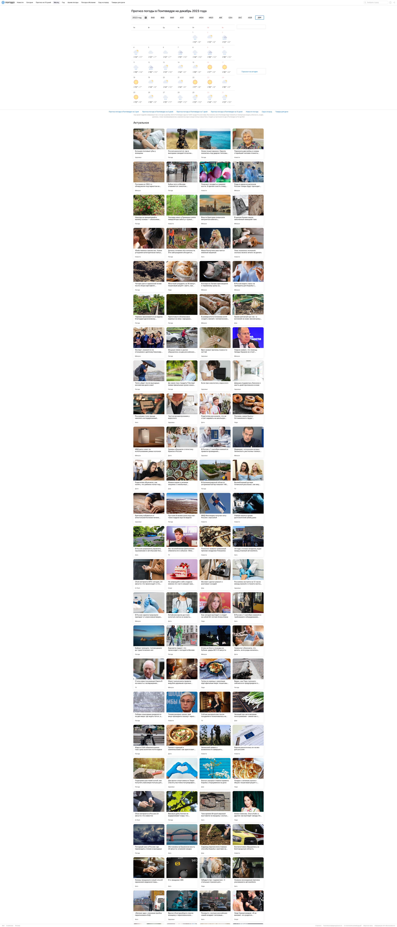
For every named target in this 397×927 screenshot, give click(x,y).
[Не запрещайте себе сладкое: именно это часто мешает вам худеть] (181, 574)
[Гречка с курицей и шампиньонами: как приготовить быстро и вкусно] (181, 740)
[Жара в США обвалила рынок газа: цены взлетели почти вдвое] (148, 740)
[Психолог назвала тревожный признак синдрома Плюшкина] (215, 541)
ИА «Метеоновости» (389, 925)
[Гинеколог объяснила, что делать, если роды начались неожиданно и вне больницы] (248, 640)
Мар (172, 17)
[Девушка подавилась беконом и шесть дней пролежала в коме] (248, 375)
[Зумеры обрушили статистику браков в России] (181, 442)
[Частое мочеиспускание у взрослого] (181, 409)
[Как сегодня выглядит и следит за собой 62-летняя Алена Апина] (215, 607)
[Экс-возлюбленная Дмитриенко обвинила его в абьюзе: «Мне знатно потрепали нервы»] (181, 541)
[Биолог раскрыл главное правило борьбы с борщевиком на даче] (215, 773)
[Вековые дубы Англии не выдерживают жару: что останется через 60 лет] (181, 806)
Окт (240, 17)
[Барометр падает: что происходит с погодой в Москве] (181, 640)
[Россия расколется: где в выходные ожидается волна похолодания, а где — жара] (181, 144)
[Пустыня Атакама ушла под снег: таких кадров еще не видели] (181, 508)
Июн (201, 17)
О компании (9, 925)
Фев (162, 17)
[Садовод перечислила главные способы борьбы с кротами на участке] (215, 839)
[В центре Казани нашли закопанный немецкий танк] (248, 210)
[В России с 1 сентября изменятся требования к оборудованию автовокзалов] (248, 607)
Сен (230, 17)
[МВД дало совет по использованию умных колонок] (148, 442)
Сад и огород (267, 112)
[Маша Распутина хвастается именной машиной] (215, 243)
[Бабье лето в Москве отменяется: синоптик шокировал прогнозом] (181, 177)
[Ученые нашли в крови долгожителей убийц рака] (248, 508)
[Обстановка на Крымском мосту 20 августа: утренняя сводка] (181, 839)
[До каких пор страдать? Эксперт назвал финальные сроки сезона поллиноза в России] (181, 375)
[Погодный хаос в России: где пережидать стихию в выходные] (148, 839)
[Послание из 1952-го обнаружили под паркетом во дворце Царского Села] (148, 177)
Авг (220, 17)
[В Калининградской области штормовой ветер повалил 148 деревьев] (215, 475)
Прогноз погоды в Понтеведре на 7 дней (192, 112)
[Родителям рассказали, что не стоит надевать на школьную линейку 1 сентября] (215, 409)
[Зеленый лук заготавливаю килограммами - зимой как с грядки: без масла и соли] (248, 707)
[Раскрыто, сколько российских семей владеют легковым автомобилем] (215, 906)
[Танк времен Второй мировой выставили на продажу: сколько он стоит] (215, 806)
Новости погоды (252, 112)
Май (192, 17)
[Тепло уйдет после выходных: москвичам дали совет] (148, 375)
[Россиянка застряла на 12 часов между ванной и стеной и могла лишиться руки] (248, 574)
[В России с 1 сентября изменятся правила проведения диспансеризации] (215, 442)
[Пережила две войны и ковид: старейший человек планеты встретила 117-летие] (248, 144)
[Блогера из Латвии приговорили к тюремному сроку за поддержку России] (215, 276)
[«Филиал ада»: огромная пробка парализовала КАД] (148, 906)
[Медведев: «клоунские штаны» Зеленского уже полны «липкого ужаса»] (248, 442)
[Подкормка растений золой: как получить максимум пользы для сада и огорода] (148, 773)
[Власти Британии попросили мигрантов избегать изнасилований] (215, 210)
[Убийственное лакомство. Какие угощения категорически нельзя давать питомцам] (148, 243)
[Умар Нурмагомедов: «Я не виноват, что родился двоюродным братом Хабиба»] (248, 906)
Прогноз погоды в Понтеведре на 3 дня (124, 112)
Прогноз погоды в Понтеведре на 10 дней (226, 112)
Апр (182, 17)
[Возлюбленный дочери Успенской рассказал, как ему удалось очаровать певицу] (248, 475)
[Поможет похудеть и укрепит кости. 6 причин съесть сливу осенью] (215, 177)
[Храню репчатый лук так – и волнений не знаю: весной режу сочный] (248, 309)
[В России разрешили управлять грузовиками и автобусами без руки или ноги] (148, 541)
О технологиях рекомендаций (352, 925)
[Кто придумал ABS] (181, 872)
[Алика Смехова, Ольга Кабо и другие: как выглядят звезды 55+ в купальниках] (248, 806)
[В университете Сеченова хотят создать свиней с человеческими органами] (215, 309)
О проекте (318, 925)
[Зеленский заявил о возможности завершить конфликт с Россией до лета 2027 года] (215, 740)
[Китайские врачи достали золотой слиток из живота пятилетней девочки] (181, 607)
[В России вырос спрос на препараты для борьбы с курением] (248, 276)
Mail (3, 925)
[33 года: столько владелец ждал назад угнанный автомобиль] (248, 541)
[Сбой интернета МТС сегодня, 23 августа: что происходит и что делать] (148, 574)
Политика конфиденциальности (332, 925)
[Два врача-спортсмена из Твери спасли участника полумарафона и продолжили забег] (181, 773)
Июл (211, 17)
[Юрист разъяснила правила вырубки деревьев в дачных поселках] (181, 674)
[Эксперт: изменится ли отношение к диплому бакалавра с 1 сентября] (148, 342)
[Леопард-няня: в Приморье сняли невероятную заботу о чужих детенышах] (181, 210)
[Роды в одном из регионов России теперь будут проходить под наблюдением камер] (248, 177)
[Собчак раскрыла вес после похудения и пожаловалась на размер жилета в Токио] (215, 707)
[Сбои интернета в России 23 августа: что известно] (148, 806)
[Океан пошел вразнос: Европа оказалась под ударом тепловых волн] (215, 144)
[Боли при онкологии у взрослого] (215, 375)
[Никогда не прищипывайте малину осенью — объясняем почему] (148, 210)
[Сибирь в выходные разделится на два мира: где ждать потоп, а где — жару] (148, 707)
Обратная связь (368, 925)
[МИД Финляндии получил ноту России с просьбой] (215, 508)
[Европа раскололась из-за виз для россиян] (248, 740)
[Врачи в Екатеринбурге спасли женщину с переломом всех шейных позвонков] (181, 906)
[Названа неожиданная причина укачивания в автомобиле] (248, 872)
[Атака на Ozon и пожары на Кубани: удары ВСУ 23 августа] (215, 640)
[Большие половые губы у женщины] (148, 144)
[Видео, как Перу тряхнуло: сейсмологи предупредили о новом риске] (248, 674)
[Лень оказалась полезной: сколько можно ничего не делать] (248, 243)
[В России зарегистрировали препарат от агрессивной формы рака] (148, 607)
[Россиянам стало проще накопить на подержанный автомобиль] (148, 409)
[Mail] (3, 2)
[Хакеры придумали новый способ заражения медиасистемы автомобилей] (148, 872)
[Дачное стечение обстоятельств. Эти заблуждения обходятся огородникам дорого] (181, 243)
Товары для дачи (281, 112)
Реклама (17, 925)
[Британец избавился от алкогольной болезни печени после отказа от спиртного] (148, 508)
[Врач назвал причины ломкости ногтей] (215, 342)
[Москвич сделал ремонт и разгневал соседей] (215, 574)
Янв (153, 17)
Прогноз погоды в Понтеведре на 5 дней (157, 112)
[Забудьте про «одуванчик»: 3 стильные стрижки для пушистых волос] (215, 872)
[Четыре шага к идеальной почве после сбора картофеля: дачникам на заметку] (148, 276)
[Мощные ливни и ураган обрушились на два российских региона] (181, 342)
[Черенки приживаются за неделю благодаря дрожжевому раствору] (148, 309)
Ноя (250, 17)
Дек (259, 18)
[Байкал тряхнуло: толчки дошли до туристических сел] (148, 640)
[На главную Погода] (9, 2)
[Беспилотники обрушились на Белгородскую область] (248, 839)
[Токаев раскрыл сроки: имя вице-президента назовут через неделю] (181, 707)
